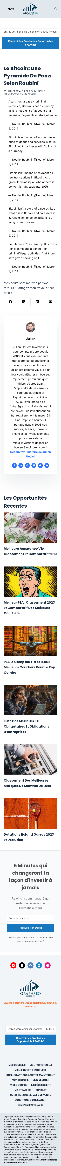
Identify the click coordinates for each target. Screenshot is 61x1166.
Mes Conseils (17, 1065)
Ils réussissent (41, 1085)
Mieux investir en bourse (30, 1070)
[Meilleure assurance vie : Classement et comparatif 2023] (30, 527)
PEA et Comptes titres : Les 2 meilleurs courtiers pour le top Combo (29, 667)
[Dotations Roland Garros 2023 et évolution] (30, 813)
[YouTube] (13, 965)
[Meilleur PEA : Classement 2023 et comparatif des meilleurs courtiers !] (30, 581)
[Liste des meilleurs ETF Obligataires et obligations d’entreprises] (30, 700)
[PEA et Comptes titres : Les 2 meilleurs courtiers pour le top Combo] (30, 641)
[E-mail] (50, 302)
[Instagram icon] (40, 465)
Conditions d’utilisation (30, 1099)
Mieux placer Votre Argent (20, 93)
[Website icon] (27, 465)
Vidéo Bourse (18, 1085)
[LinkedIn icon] (20, 465)
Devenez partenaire (30, 1105)
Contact (41, 1090)
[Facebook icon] (14, 465)
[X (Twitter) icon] (33, 465)
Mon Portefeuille (41, 1065)
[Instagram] (48, 965)
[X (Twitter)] (24, 302)
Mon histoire (20, 1080)
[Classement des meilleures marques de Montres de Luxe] (30, 759)
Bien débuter (41, 1080)
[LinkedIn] (37, 302)
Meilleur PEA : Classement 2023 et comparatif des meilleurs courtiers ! (29, 607)
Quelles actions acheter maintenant (30, 1075)
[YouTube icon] (46, 465)
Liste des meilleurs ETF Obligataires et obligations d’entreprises (26, 726)
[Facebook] (10, 302)
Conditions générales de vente (30, 1095)
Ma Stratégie (22, 1090)
